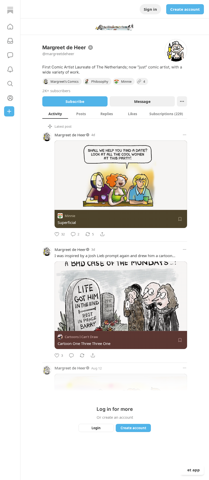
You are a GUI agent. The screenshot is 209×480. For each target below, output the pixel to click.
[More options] (184, 135)
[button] (10, 26)
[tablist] (114, 114)
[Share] (102, 234)
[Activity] (10, 69)
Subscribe (75, 101)
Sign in (150, 9)
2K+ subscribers (56, 90)
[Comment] (71, 355)
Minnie (70, 215)
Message (142, 101)
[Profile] (10, 98)
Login (96, 428)
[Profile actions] (182, 101)
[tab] (55, 114)
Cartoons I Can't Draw (81, 337)
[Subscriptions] (10, 41)
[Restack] (82, 355)
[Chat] (10, 55)
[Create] (9, 111)
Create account (185, 9)
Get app (192, 469)
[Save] (180, 219)
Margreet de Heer (70, 134)
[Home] (10, 10)
